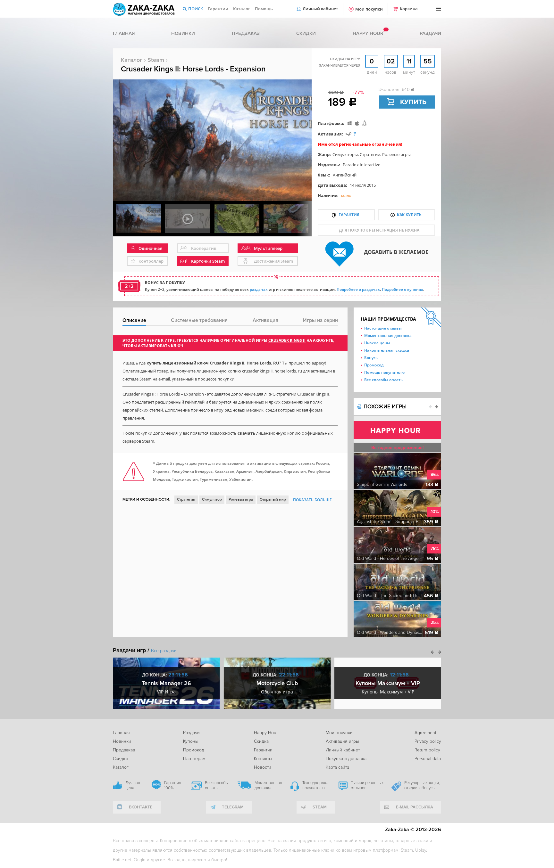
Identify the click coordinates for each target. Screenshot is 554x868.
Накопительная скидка (386, 350)
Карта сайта (337, 767)
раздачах (259, 289)
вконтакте (141, 807)
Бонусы (371, 357)
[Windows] (349, 123)
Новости (262, 767)
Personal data (428, 758)
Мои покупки (369, 9)
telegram (233, 807)
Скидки (306, 33)
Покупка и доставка (346, 758)
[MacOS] (357, 123)
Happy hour (368, 33)
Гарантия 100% (172, 785)
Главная (124, 33)
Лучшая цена (132, 785)
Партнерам (194, 758)
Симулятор (212, 499)
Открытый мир (273, 499)
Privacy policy (428, 741)
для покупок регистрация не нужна (379, 230)
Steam (155, 59)
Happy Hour (266, 732)
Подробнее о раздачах (358, 289)
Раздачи (430, 33)
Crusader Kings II (287, 340)
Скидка (261, 741)
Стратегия (186, 499)
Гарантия (349, 214)
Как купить (409, 214)
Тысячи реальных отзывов (367, 785)
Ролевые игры (396, 154)
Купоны (190, 741)
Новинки (183, 33)
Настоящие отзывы (383, 328)
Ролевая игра (241, 499)
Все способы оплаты (384, 379)
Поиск (195, 9)
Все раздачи (164, 650)
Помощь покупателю (384, 372)
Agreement (425, 732)
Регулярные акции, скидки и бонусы (422, 785)
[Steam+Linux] (364, 123)
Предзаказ (246, 33)
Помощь (264, 9)
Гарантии (218, 9)
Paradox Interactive (361, 165)
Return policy (427, 750)
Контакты (263, 758)
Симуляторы (345, 154)
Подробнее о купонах (402, 289)
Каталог (241, 9)
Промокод (373, 365)
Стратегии (370, 154)
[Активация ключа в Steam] (348, 133)
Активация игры (342, 741)
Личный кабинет (320, 9)
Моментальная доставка (388, 335)
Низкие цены (377, 343)
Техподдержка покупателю (315, 785)
